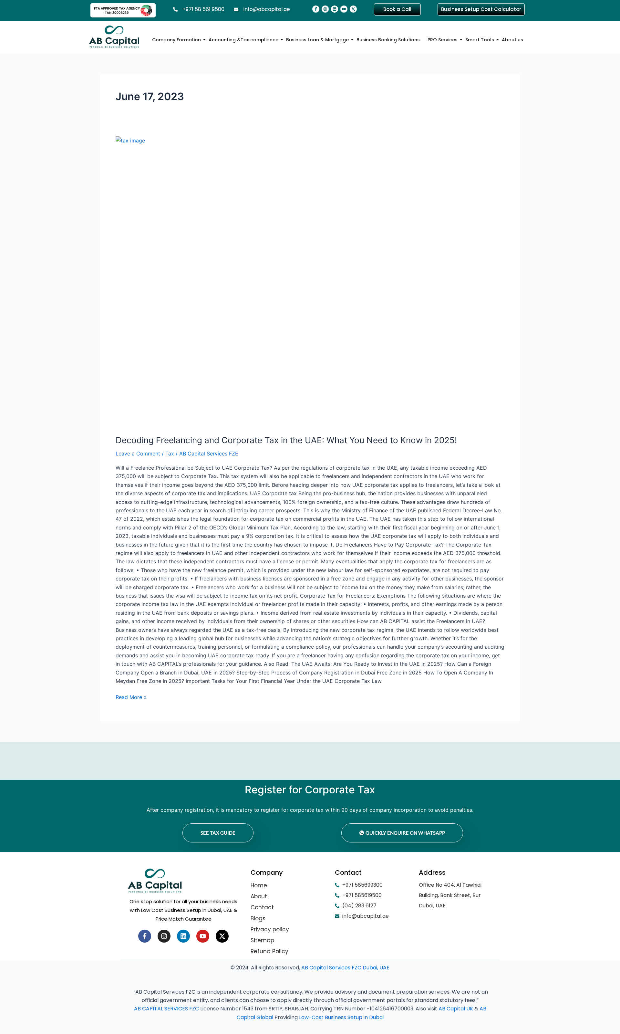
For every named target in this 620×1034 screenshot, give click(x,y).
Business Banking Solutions (388, 40)
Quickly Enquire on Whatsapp (405, 833)
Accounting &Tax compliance (243, 40)
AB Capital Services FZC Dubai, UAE (345, 967)
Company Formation (176, 40)
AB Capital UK (456, 1008)
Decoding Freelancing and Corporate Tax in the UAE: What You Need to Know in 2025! (286, 440)
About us (512, 40)
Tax (169, 453)
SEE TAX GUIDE (218, 833)
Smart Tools (479, 40)
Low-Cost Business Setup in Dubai (341, 1017)
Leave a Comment (138, 453)
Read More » (131, 696)
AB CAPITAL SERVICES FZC (166, 1008)
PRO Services (443, 40)
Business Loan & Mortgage (317, 40)
